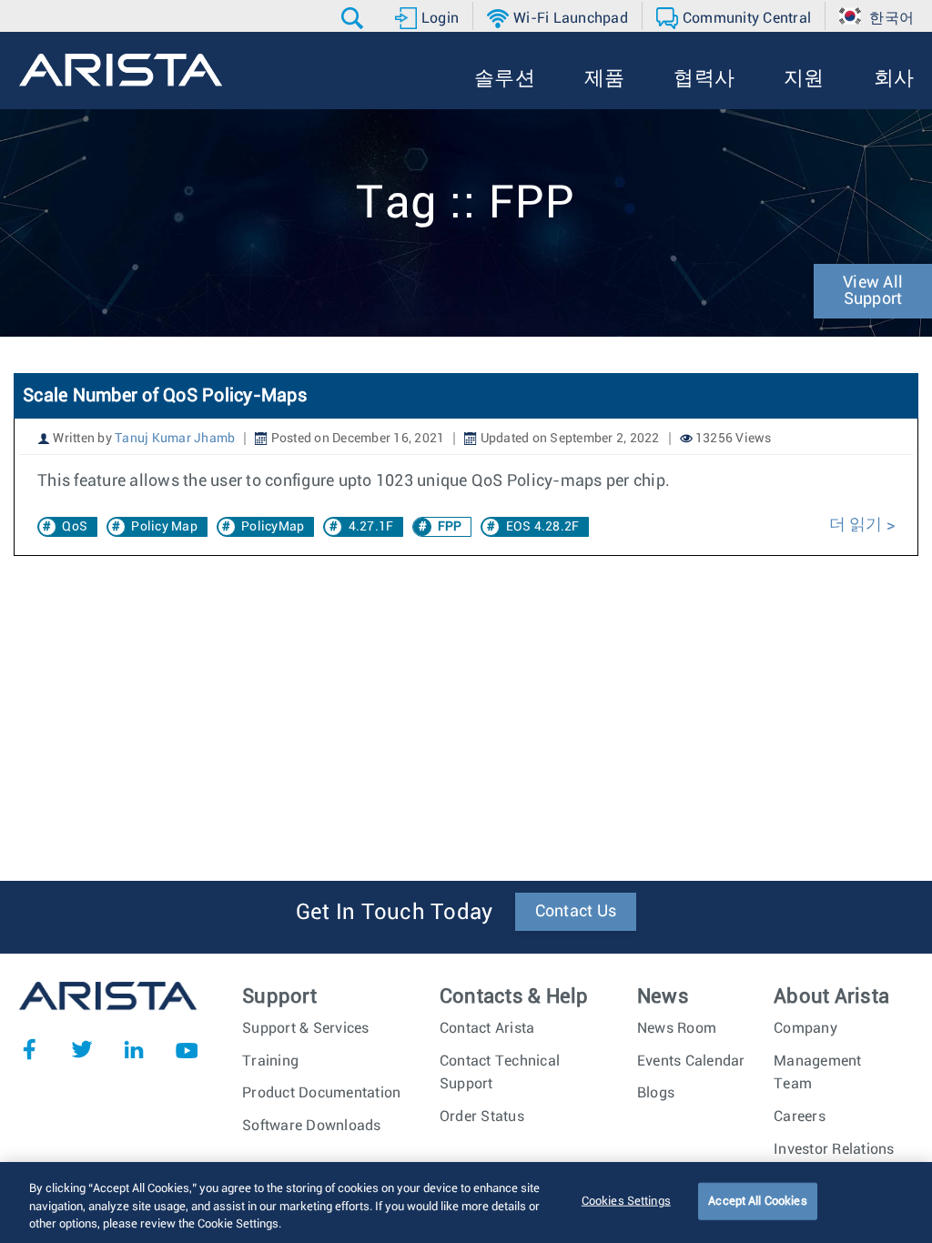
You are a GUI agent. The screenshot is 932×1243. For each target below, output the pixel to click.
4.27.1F (371, 526)
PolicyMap (272, 526)
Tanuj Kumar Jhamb (175, 438)
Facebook (29, 1049)
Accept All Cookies (757, 1201)
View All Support (873, 291)
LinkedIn (134, 1049)
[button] (354, 18)
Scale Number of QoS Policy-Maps (165, 396)
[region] (466, 1202)
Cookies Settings (626, 1201)
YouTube (187, 1049)
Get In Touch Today (394, 913)
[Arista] (120, 70)
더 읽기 (857, 525)
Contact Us (576, 912)
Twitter (82, 1049)
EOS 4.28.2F (543, 526)
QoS (74, 526)
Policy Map (164, 526)
